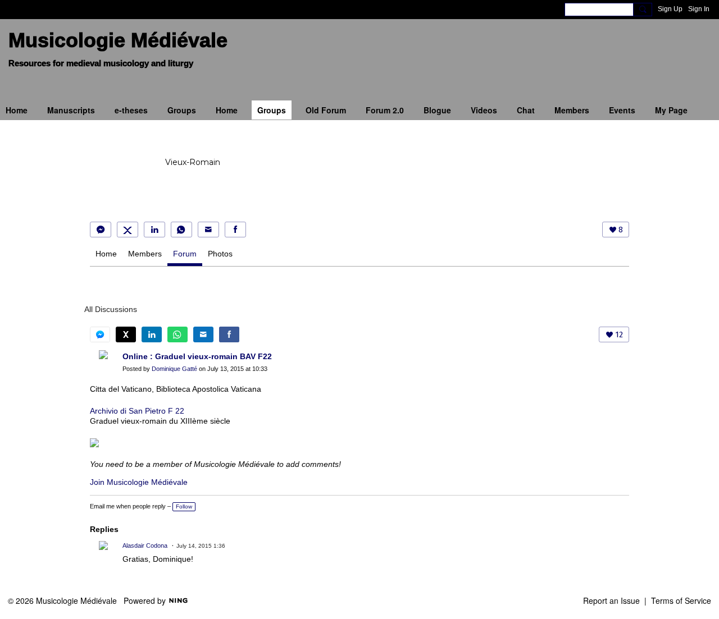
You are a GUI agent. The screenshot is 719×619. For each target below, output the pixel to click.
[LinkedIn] (154, 229)
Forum (185, 253)
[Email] (208, 229)
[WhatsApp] (181, 229)
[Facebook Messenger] (100, 229)
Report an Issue (611, 600)
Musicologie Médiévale (117, 40)
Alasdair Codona (144, 545)
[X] (127, 229)
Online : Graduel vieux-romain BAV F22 (197, 356)
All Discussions (110, 309)
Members (145, 253)
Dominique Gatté (174, 368)
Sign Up (670, 9)
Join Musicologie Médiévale (139, 482)
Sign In (698, 9)
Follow (184, 506)
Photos (220, 253)
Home (106, 253)
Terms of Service (681, 600)
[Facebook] (235, 229)
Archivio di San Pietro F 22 (137, 410)
